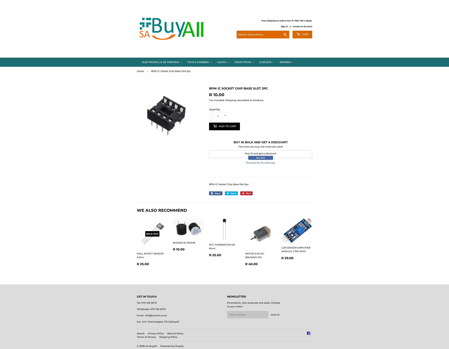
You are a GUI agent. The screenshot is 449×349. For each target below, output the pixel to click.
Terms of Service (146, 337)
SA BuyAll (151, 346)
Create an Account (302, 26)
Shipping (230, 100)
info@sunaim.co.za (156, 315)
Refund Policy (175, 333)
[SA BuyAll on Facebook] (308, 333)
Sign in (284, 26)
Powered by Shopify (172, 346)
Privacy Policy (156, 333)
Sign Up (275, 314)
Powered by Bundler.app (260, 162)
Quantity (214, 109)
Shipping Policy (168, 337)
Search (141, 333)
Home (140, 71)
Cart (305, 34)
